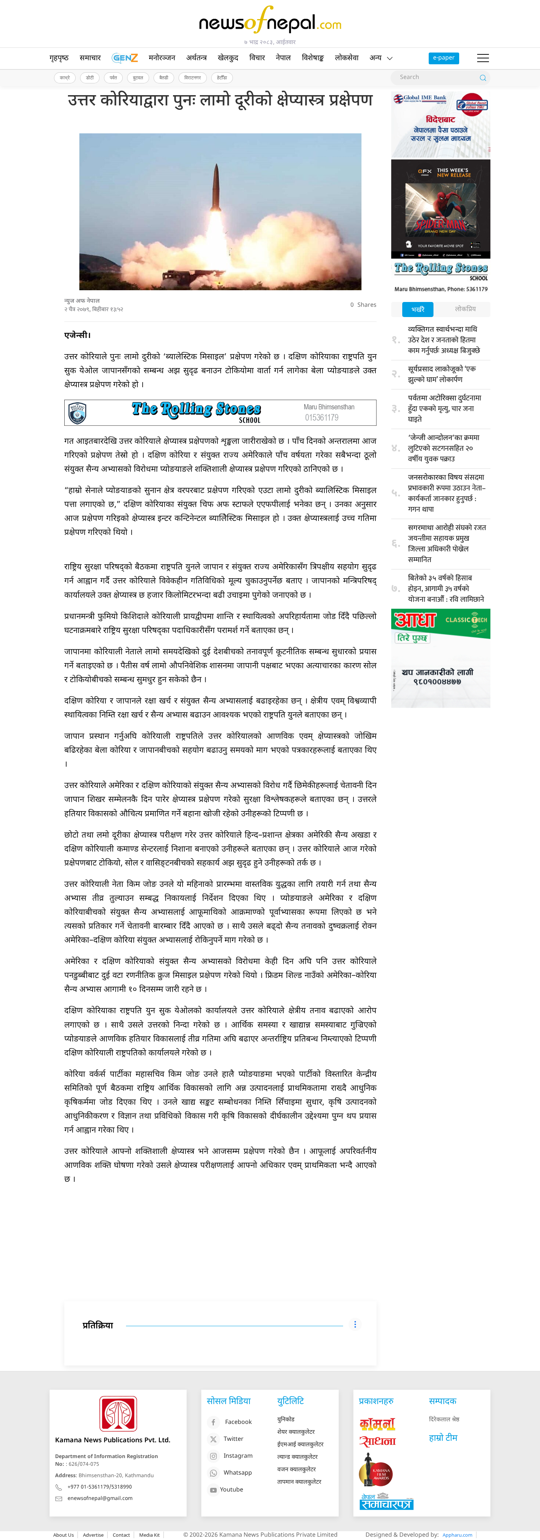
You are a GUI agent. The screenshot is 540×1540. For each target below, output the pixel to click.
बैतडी (163, 77)
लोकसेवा (347, 58)
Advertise (93, 1535)
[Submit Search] (483, 78)
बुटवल (138, 77)
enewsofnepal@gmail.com (100, 1498)
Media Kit (149, 1535)
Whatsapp (238, 1473)
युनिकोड (286, 1420)
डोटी (90, 77)
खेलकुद (228, 58)
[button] (483, 58)
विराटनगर (192, 77)
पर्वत (113, 77)
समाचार (90, 58)
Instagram (238, 1456)
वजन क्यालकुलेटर (296, 1470)
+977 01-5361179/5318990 (100, 1487)
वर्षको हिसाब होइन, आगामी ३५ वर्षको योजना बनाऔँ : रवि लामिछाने (446, 589)
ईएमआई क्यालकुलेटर (300, 1445)
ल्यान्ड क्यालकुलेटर (297, 1457)
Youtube (231, 1490)
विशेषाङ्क (313, 58)
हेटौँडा (222, 77)
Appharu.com (457, 1535)
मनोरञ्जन (162, 58)
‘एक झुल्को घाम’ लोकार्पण (442, 374)
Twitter (234, 1439)
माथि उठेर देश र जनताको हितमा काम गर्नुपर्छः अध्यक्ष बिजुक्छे (444, 340)
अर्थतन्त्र (196, 58)
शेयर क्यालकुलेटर (296, 1432)
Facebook (238, 1422)
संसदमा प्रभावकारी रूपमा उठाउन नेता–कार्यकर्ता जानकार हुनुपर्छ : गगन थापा (447, 493)
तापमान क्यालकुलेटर (299, 1482)
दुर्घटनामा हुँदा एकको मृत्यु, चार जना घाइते (444, 409)
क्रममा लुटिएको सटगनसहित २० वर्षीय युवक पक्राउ (443, 448)
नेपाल (283, 58)
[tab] (418, 310)
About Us (63, 1535)
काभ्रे (65, 77)
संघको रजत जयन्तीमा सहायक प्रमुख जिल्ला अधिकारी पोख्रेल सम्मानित (447, 544)
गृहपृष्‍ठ (59, 58)
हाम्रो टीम (443, 1438)
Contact (121, 1535)
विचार (257, 58)
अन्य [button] (376, 58)
